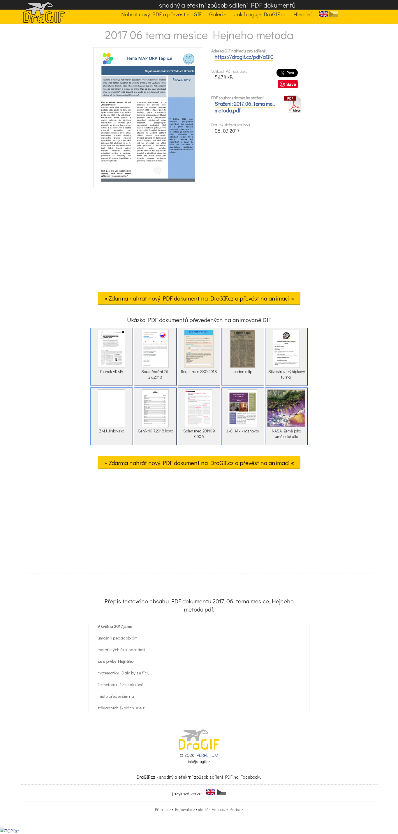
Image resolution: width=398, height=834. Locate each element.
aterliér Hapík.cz (212, 809)
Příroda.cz (163, 809)
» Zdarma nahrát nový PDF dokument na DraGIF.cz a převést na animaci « (199, 298)
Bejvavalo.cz (185, 809)
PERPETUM (207, 755)
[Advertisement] (199, 237)
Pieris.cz (236, 809)
